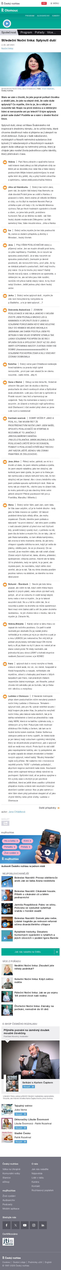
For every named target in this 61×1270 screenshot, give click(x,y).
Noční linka (7, 48)
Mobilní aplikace (11, 1208)
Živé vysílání (10, 853)
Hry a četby (10, 840)
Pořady (39, 32)
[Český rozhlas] (10, 3)
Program (29, 16)
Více (51, 32)
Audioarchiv (43, 16)
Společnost (8, 32)
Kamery (56, 16)
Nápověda (37, 1173)
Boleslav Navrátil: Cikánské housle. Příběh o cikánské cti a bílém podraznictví (35, 894)
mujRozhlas (7, 832)
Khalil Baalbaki (48, 89)
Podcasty (7, 1204)
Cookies (6, 1262)
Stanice (6, 1177)
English (48, 1262)
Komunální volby (11, 1173)
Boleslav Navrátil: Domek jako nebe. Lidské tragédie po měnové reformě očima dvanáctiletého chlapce (35, 921)
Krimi (26, 840)
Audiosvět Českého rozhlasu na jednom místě (23, 866)
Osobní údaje (19, 1262)
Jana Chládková (17, 811)
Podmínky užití (35, 1262)
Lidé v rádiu (38, 1177)
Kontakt (36, 1186)
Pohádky (8, 847)
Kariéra (35, 1182)
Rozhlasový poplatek (42, 1190)
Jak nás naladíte (40, 1169)
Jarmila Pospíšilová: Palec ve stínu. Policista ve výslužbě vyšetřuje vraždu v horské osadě (35, 907)
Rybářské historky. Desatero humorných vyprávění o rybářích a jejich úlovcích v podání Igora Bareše (36, 934)
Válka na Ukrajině (11, 1169)
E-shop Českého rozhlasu (20, 1024)
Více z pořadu (12, 961)
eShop (6, 1182)
